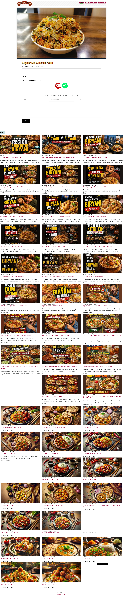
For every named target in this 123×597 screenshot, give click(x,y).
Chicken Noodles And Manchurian (11, 428)
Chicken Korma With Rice (90, 428)
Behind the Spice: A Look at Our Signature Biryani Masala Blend (60, 367)
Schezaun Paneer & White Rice (50, 479)
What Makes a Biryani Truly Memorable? (12, 276)
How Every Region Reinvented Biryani (10, 157)
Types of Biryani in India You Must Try (53, 306)
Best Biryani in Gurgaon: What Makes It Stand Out (56, 335)
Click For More (102, 563)
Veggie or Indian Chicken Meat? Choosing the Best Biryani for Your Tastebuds (102, 336)
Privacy (64, 595)
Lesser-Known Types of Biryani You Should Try (55, 187)
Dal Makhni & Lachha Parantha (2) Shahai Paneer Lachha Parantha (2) (102, 506)
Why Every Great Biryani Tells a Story (93, 276)
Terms (59, 595)
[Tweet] (25, 76)
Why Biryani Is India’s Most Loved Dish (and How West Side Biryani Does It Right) (102, 397)
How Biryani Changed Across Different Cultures (13, 187)
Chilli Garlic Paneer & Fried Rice (92, 453)
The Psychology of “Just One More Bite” (94, 187)
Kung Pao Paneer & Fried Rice (50, 532)
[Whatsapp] (26, 76)
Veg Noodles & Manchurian (50, 584)
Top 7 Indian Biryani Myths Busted (52, 396)
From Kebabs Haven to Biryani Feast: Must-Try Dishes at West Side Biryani (20, 367)
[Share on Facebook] (23, 76)
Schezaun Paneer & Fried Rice (9, 532)
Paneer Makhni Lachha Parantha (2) (52, 505)
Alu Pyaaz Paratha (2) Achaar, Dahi (93, 532)
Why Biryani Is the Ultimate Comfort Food (13, 246)
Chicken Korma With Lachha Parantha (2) (54, 428)
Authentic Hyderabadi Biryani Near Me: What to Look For (17, 335)
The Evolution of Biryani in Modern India (95, 157)
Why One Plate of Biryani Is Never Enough (12, 217)
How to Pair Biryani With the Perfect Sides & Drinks (97, 367)
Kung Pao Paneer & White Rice (91, 479)
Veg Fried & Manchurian (8, 584)
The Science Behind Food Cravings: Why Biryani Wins (57, 217)
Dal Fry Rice (86, 558)
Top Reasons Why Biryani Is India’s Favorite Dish (97, 306)
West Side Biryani (28, 67)
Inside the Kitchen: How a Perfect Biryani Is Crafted (97, 246)
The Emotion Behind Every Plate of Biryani (54, 246)
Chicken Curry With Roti (8, 453)
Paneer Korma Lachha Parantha (10, 505)
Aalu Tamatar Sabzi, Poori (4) (9, 558)
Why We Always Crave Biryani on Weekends (95, 217)
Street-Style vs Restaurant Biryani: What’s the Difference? (58, 157)
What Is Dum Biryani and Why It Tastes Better (14, 306)
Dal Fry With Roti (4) (47, 558)
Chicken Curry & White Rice (50, 453)
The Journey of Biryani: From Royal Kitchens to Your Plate (58, 276)
